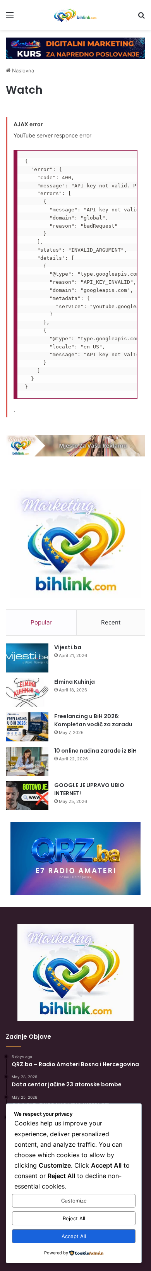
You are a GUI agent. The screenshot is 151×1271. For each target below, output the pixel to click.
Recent (110, 622)
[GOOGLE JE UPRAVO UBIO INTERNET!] (27, 795)
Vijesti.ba (67, 647)
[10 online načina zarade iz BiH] (27, 761)
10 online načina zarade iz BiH (95, 751)
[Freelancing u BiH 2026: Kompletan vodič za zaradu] (27, 726)
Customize (74, 1200)
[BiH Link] (75, 14)
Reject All (74, 1218)
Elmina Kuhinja (74, 682)
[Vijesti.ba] (27, 657)
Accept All (74, 1236)
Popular (41, 622)
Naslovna (22, 70)
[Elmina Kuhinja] (27, 692)
